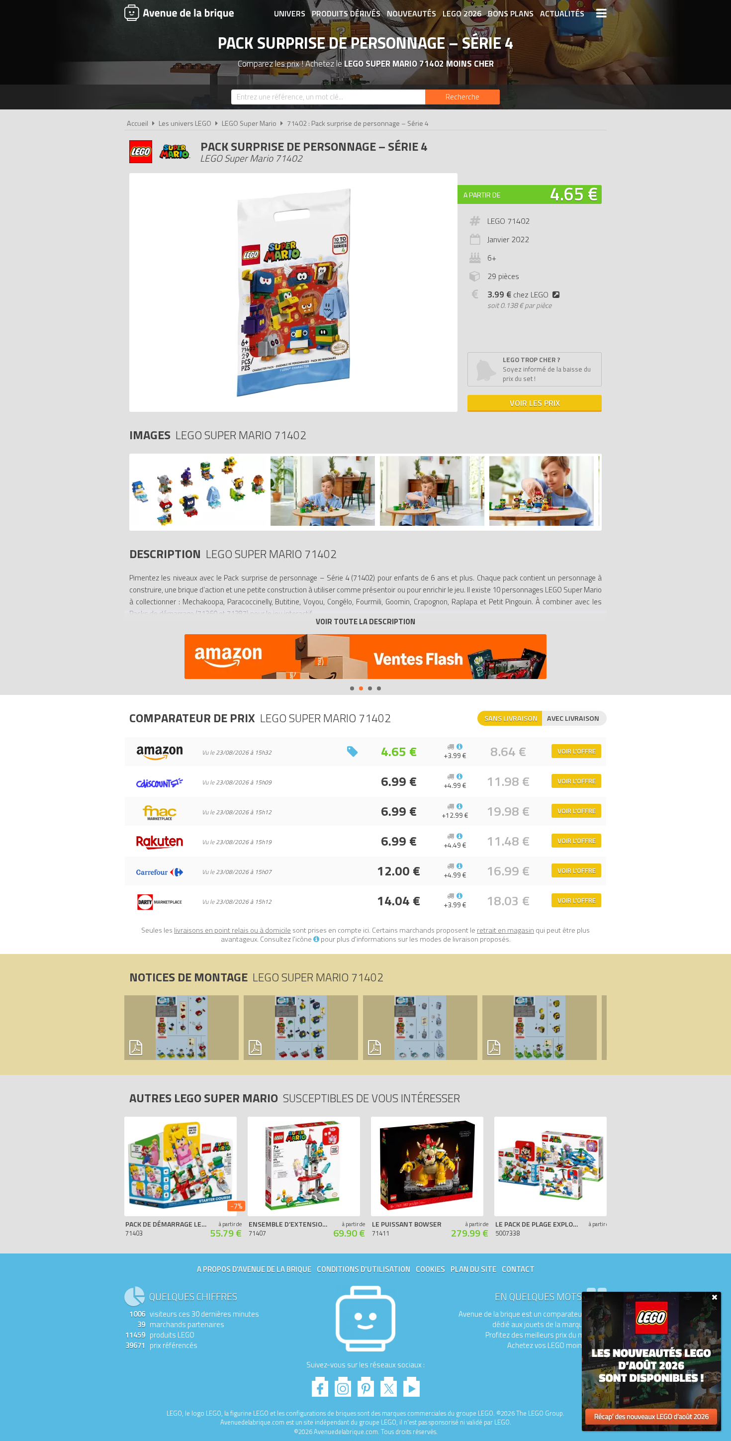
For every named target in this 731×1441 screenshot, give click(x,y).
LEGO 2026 (462, 13)
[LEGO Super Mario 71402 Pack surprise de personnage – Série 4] (199, 523)
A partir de (481, 195)
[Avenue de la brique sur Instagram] (343, 1384)
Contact (518, 1269)
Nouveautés (411, 13)
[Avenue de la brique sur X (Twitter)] (388, 1384)
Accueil (137, 123)
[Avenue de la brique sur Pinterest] (365, 1384)
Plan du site (473, 1269)
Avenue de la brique (179, 12)
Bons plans (511, 13)
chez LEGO (517, 294)
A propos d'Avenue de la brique (254, 1269)
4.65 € (574, 193)
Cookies (430, 1269)
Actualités (562, 13)
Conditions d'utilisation (363, 1269)
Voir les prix (535, 403)
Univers (289, 13)
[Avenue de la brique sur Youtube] (411, 1384)
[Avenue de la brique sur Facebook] (320, 1384)
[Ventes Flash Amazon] (365, 657)
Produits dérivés (346, 13)
